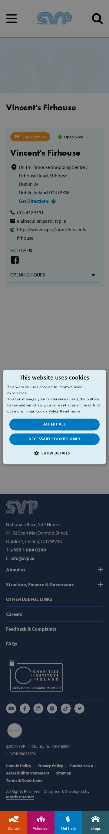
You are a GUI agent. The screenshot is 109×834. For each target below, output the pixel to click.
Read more (70, 411)
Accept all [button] (54, 424)
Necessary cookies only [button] (54, 438)
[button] (54, 453)
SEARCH (97, 18)
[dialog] (54, 417)
